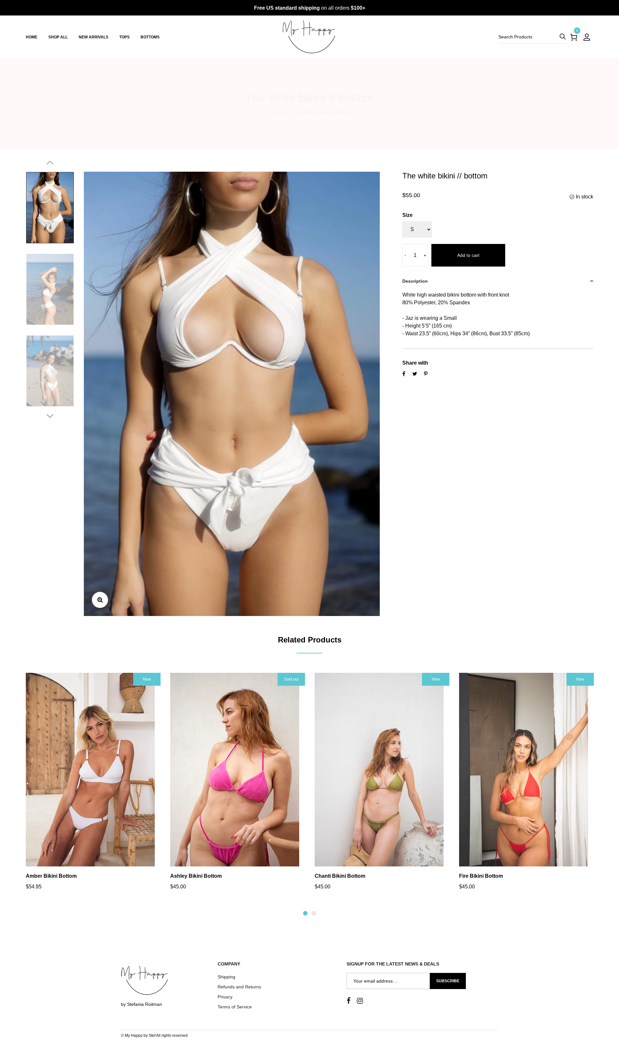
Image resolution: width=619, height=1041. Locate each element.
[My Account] (586, 37)
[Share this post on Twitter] (414, 374)
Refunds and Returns (239, 986)
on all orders (309, 8)
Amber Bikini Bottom (51, 876)
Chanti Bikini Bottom (340, 876)
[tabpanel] (93, 785)
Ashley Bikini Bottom (196, 876)
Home (278, 112)
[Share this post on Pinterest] (425, 374)
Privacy (225, 996)
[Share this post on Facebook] (403, 374)
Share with (415, 363)
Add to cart (468, 255)
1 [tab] (305, 913)
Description (415, 281)
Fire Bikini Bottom (481, 876)
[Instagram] (360, 1001)
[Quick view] (84, 782)
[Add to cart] (102, 782)
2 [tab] (313, 913)
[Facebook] (349, 1001)
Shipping (226, 976)
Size (407, 215)
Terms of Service (235, 1006)
